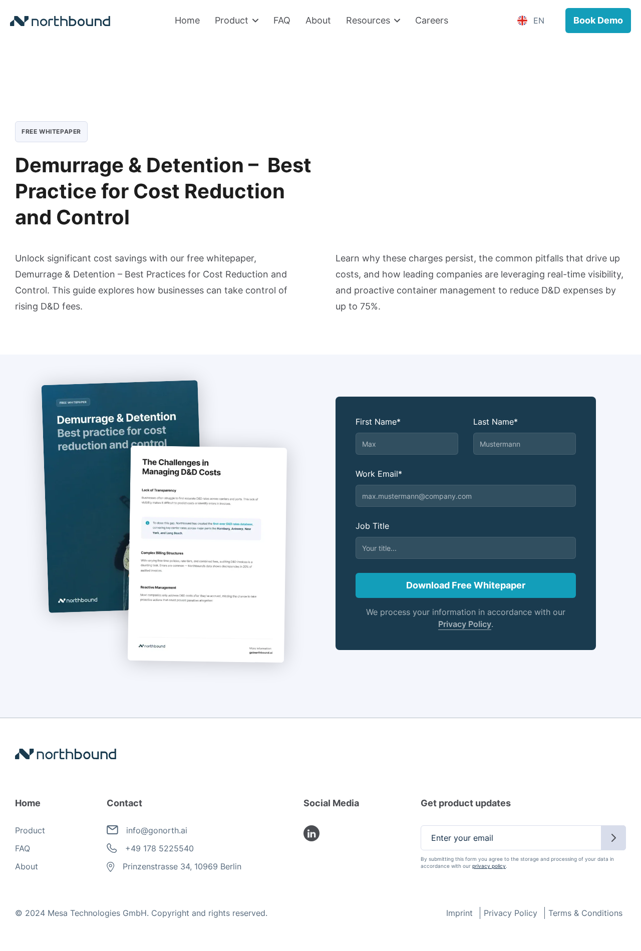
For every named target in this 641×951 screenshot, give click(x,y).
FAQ (281, 20)
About (318, 20)
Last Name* (495, 422)
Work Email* (379, 474)
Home (187, 20)
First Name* (378, 422)
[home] (60, 21)
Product (30, 830)
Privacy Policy (464, 624)
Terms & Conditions (585, 913)
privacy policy (489, 866)
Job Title (372, 526)
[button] (236, 20)
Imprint (459, 913)
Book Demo (598, 20)
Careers (431, 20)
